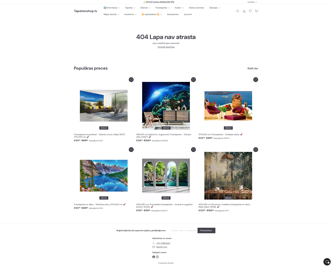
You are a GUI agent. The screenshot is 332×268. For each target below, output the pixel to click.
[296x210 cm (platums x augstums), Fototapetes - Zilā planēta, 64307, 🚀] (166, 110)
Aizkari (178, 7)
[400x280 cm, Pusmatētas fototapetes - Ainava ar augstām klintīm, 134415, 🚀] (166, 180)
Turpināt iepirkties (166, 47)
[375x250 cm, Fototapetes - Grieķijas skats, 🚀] (228, 109)
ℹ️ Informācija (111, 7)
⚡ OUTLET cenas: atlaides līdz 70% (158, 2)
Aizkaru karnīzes (196, 7)
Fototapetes (161, 7)
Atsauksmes (173, 14)
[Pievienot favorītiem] (131, 79)
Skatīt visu (252, 68)
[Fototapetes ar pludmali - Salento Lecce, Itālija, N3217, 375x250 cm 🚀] (104, 110)
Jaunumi (188, 14)
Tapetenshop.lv (85, 11)
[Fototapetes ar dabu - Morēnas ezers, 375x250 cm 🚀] (104, 179)
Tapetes (129, 7)
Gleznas (144, 7)
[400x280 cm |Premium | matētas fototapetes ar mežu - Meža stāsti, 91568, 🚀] (228, 180)
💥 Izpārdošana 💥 (150, 14)
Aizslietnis (129, 14)
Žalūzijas (213, 7)
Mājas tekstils (110, 14)
